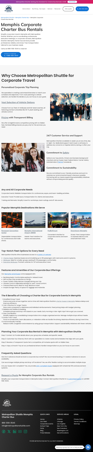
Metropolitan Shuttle (7, 17)
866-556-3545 (8, 423)
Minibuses (6, 260)
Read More (72, 2)
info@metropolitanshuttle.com (16, 425)
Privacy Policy (79, 419)
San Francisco (62, 428)
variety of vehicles (44, 255)
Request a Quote (9, 375)
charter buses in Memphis (65, 301)
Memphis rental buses (12, 274)
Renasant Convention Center (9, 232)
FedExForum (52, 231)
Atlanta (59, 419)
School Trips (44, 426)
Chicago (60, 421)
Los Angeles (61, 424)
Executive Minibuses (10, 262)
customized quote (74, 379)
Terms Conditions (80, 421)
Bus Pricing (35, 9)
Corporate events (46, 424)
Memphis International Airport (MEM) (33, 232)
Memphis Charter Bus (22, 17)
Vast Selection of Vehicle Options (18, 102)
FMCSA (60, 162)
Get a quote (68, 9)
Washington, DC (62, 431)
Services (49, 9)
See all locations (63, 433)
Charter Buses (8, 258)
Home (42, 419)
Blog (41, 431)
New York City (62, 426)
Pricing (4, 117)
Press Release (45, 433)
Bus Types (42, 9)
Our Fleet (43, 421)
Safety (66, 152)
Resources (57, 9)
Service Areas (26, 9)
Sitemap (77, 424)
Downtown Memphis (79, 231)
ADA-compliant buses (44, 366)
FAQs (42, 428)
